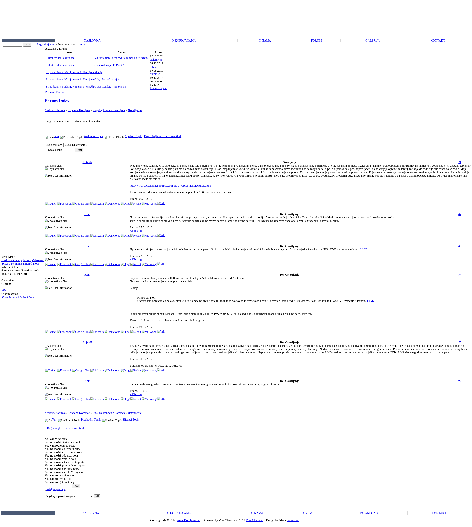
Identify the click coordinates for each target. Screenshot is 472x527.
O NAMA (265, 40)
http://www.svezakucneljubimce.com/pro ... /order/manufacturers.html (170, 185)
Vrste (5, 297)
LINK (363, 249)
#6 (459, 381)
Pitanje (98, 72)
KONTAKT (438, 40)
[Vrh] (161, 202)
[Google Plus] (81, 202)
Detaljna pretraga (55, 489)
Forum (27, 260)
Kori (87, 214)
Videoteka (38, 260)
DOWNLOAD (369, 513)
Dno (56, 136)
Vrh (54, 419)
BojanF (87, 162)
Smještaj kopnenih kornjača (109, 110)
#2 (459, 214)
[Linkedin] (97, 202)
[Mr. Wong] (149, 202)
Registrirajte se (45, 44)
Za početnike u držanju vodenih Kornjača (70, 72)
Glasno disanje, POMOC (109, 65)
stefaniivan (156, 59)
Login (82, 44)
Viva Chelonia (254, 520)
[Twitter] (50, 202)
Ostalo (32, 297)
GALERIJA (372, 40)
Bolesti (24, 297)
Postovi (49, 92)
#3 (459, 246)
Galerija (17, 260)
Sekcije (5, 263)
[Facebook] (64, 202)
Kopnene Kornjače (79, 110)
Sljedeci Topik (133, 136)
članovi (34, 263)
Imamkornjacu (158, 88)
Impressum (293, 520)
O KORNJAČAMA (184, 40)
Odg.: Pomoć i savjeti (106, 79)
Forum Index (57, 100)
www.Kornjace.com (188, 520)
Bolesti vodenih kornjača (60, 57)
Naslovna (7, 260)
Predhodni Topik (93, 136)
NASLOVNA (92, 40)
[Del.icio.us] (112, 202)
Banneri (25, 263)
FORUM (316, 40)
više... (4, 290)
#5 (459, 342)
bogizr (153, 66)
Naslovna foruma (55, 110)
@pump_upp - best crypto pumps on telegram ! (121, 57)
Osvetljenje (135, 110)
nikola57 (155, 73)
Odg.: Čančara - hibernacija (110, 86)
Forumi (60, 92)
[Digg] (125, 202)
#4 (459, 274)
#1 (459, 162)
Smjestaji (13, 297)
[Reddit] (135, 202)
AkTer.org (136, 230)
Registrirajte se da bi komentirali (162, 136)
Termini (15, 263)
